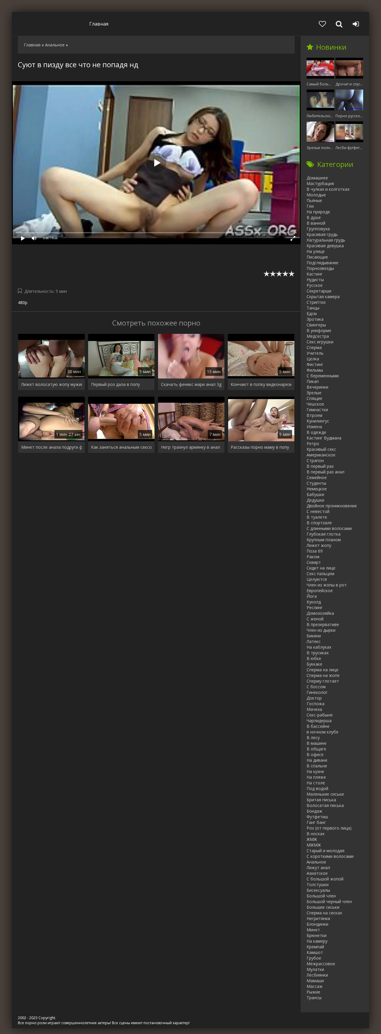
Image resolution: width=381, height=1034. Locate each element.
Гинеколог (317, 692)
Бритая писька (321, 800)
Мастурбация (320, 183)
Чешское (315, 404)
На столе (316, 783)
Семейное (317, 477)
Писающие (317, 257)
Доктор (314, 698)
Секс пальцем (320, 573)
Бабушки (315, 494)
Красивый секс (321, 449)
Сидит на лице (321, 568)
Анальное (316, 862)
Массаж (315, 986)
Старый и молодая (325, 850)
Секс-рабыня (319, 715)
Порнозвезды (320, 268)
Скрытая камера (323, 296)
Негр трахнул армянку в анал (190, 447)
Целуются (317, 579)
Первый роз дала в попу (115, 384)
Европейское (320, 590)
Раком (313, 556)
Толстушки (318, 884)
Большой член (321, 896)
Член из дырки (321, 630)
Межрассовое (321, 963)
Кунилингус (318, 421)
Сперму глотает (323, 681)
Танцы (313, 308)
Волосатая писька (325, 805)
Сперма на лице (322, 669)
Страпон (315, 460)
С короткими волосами (330, 856)
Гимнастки (317, 409)
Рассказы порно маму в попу (260, 447)
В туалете (317, 517)
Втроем (314, 415)
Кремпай (315, 946)
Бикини (314, 636)
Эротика (315, 319)
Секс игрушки (320, 342)
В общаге (316, 749)
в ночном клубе (322, 732)
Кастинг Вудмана (324, 438)
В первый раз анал (325, 472)
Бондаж (314, 811)
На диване (317, 760)
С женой (315, 619)
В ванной (316, 223)
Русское (315, 285)
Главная (98, 24)
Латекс (314, 641)
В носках (315, 833)
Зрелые (314, 392)
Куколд (314, 602)
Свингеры (316, 325)
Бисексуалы (318, 890)
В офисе (315, 754)
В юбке (314, 658)
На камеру (317, 941)
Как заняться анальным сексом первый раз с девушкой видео (121, 447)
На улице (316, 251)
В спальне (317, 766)
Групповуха (318, 228)
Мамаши (315, 980)
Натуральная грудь (326, 240)
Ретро (313, 443)
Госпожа (315, 703)
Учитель (315, 353)
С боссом (316, 686)
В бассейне (318, 726)
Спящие (314, 398)
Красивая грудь (322, 234)
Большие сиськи (323, 907)
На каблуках (319, 647)
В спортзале (319, 522)
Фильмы (315, 370)
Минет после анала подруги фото (51, 447)
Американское (321, 455)
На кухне (315, 771)
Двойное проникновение (332, 506)
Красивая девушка (325, 245)
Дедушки (315, 500)
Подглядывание (322, 262)
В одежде (316, 432)
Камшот (315, 952)
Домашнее (317, 178)
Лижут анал (318, 867)
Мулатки (315, 969)
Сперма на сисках (324, 913)
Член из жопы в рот (327, 585)
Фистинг (315, 364)
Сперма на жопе (323, 675)
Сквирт (314, 562)
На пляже (316, 777)
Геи (310, 206)
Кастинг (315, 274)
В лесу (313, 737)
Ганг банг (316, 822)
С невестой (318, 511)
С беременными (323, 375)
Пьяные (314, 200)
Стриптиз (316, 302)
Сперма (314, 347)
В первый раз (320, 466)
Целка (313, 359)
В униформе (319, 330)
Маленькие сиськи (325, 794)
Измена (314, 426)
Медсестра (318, 336)
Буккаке (314, 664)
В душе (314, 217)
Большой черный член (329, 901)
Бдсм (312, 313)
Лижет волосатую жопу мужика (51, 384)
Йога (312, 596)
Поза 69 (315, 551)
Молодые (316, 195)
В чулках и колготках (328, 189)
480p (22, 302)
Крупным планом (324, 539)
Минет (313, 930)
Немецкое (317, 489)
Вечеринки (317, 387)
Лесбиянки (317, 975)
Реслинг (315, 607)
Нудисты (315, 279)
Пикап (313, 381)
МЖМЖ (314, 845)
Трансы (314, 997)
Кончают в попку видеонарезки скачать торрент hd (261, 384)
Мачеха (314, 709)
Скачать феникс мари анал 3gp (191, 384)
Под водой (317, 788)
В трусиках (318, 653)
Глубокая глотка (324, 534)
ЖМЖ (312, 839)
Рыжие (313, 992)
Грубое (314, 958)
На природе (318, 212)
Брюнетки (317, 935)
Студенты (316, 483)
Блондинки (317, 924)
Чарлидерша (319, 720)
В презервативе (323, 624)
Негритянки (318, 918)
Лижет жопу (319, 545)
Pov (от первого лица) (329, 828)
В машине (317, 743)
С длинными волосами (329, 528)
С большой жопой (325, 879)
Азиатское (317, 873)
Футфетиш (317, 816)
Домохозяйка (320, 613)
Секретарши (319, 291)
